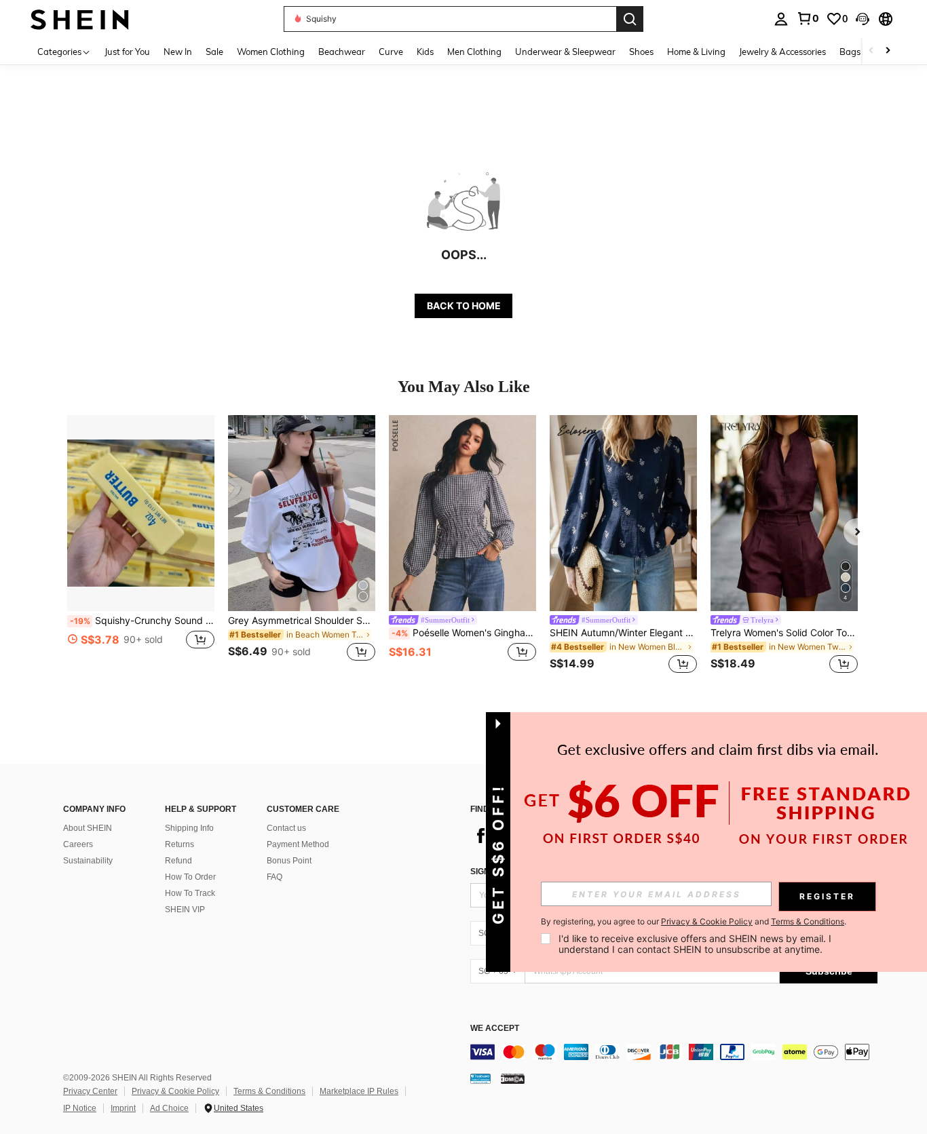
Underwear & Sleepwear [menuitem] (565, 51)
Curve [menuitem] (391, 51)
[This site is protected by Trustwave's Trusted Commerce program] (480, 1078)
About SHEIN (87, 828)
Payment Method (298, 844)
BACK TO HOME (464, 305)
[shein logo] (80, 19)
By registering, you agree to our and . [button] (693, 921)
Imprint (123, 1108)
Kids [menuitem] (425, 51)
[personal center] (781, 19)
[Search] (629, 19)
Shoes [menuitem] (641, 51)
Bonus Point (289, 860)
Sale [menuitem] (214, 51)
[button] (862, 19)
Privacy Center (90, 1091)
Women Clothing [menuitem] (271, 51)
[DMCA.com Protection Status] (513, 1078)
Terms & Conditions (269, 1091)
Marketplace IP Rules (359, 1091)
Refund (178, 860)
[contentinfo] (673, 1052)
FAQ (274, 877)
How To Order (190, 877)
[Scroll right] (887, 51)
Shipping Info (189, 828)
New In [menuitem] (178, 51)
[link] (807, 18)
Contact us (286, 828)
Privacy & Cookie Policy (175, 1091)
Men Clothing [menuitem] (474, 51)
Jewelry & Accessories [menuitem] (782, 51)
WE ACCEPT (494, 1028)
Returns (179, 844)
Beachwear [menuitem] (341, 51)
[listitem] (140, 546)
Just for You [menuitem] (127, 51)
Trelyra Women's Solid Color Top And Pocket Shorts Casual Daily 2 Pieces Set (784, 632)
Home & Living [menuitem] (696, 51)
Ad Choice (169, 1108)
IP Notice (79, 1108)
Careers (78, 844)
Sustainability (88, 860)
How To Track (190, 893)
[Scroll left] (871, 51)
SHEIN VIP (185, 909)
